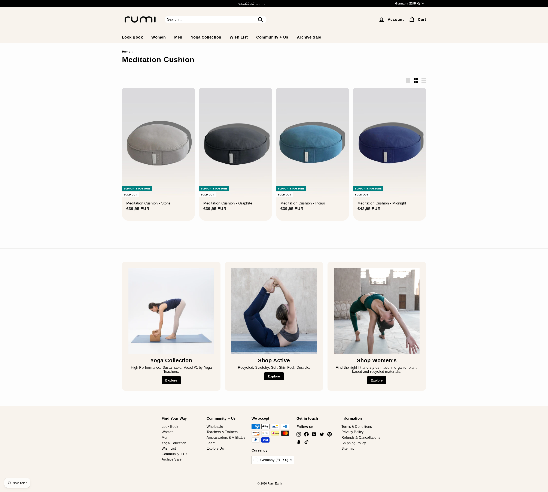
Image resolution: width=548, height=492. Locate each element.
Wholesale (215, 426)
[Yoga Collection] (171, 311)
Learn (211, 443)
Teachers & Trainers (222, 432)
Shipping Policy (353, 443)
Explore (171, 380)
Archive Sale (309, 37)
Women (158, 37)
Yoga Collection (206, 37)
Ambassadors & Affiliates (226, 437)
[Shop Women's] (377, 311)
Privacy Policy (352, 432)
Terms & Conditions (356, 426)
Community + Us (272, 37)
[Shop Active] (274, 311)
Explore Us (215, 448)
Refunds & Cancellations (360, 437)
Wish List (239, 37)
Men (178, 37)
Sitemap (347, 448)
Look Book (132, 37)
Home (126, 51)
